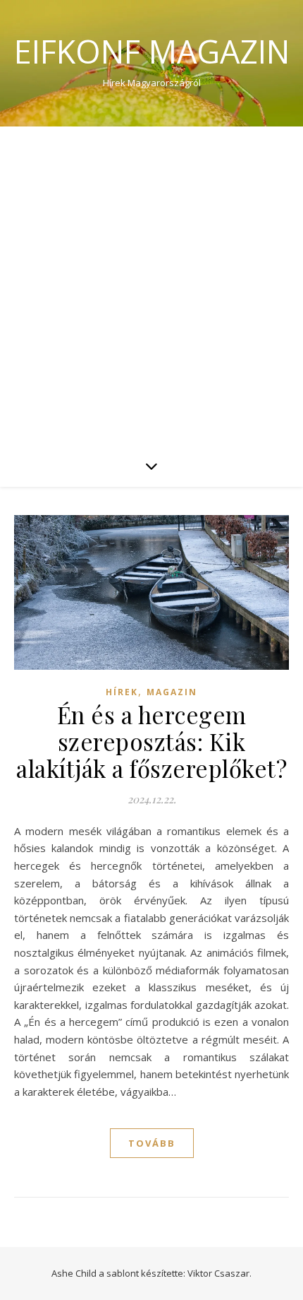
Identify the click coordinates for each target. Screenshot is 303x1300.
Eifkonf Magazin (152, 51)
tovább (151, 1143)
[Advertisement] (151, 285)
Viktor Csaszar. (219, 1273)
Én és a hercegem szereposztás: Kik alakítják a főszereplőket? (151, 741)
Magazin (172, 692)
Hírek (122, 692)
